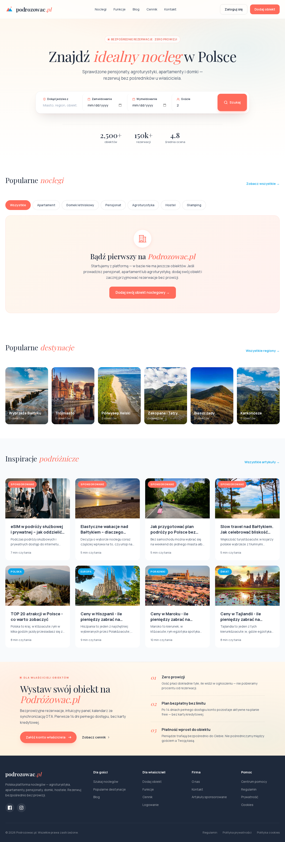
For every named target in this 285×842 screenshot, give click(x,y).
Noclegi (100, 9)
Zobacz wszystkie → (263, 183)
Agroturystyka (143, 205)
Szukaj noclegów (105, 781)
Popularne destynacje (109, 789)
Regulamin (248, 789)
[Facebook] (9, 807)
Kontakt (170, 9)
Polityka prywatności (237, 832)
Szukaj (235, 102)
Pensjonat (113, 205)
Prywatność (249, 797)
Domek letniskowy (80, 205)
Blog (136, 9)
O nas (196, 781)
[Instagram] (21, 807)
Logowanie (150, 805)
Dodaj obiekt (264, 9)
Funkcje (120, 9)
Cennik (152, 9)
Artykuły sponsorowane (209, 797)
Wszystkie (18, 205)
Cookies (247, 805)
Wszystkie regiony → (263, 350)
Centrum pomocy (254, 781)
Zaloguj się (234, 9)
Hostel (170, 205)
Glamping (194, 205)
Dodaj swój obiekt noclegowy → (143, 292)
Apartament (46, 205)
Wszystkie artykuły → (262, 462)
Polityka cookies (268, 832)
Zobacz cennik (94, 737)
